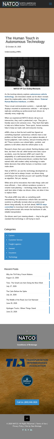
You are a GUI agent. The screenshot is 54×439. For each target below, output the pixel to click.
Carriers (12, 236)
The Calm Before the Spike (16, 291)
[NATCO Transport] (19, 4)
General (12, 248)
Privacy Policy (18, 426)
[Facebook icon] (23, 430)
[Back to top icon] (27, 418)
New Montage (36, 426)
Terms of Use (41, 424)
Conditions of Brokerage (27, 345)
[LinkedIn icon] (31, 430)
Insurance (12, 253)
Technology (13, 257)
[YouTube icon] (28, 430)
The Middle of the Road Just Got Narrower (22, 300)
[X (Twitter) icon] (26, 430)
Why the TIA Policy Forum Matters (19, 274)
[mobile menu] (50, 4)
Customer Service (15, 240)
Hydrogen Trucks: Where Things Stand (21, 308)
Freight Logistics (15, 244)
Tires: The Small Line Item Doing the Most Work (24, 283)
